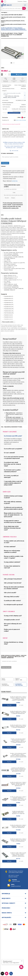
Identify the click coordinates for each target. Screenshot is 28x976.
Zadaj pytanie (5, 163)
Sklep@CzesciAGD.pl (16, 886)
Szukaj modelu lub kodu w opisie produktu (12, 185)
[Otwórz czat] (21, 967)
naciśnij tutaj (14, 181)
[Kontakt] (6, 973)
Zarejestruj (20, 1)
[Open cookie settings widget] (2, 973)
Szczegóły (21, 705)
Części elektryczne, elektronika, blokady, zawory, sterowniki (11, 96)
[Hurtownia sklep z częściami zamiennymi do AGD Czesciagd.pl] (3, 5)
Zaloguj (24, 1)
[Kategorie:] (25, 95)
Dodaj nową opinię (6, 667)
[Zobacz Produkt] (5, 699)
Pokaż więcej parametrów (13, 112)
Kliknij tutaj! (23, 88)
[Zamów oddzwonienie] (11, 973)
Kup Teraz (19, 74)
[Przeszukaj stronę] (24, 8)
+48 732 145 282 (14, 150)
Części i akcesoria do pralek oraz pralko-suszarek (12, 94)
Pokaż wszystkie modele (7, 321)
